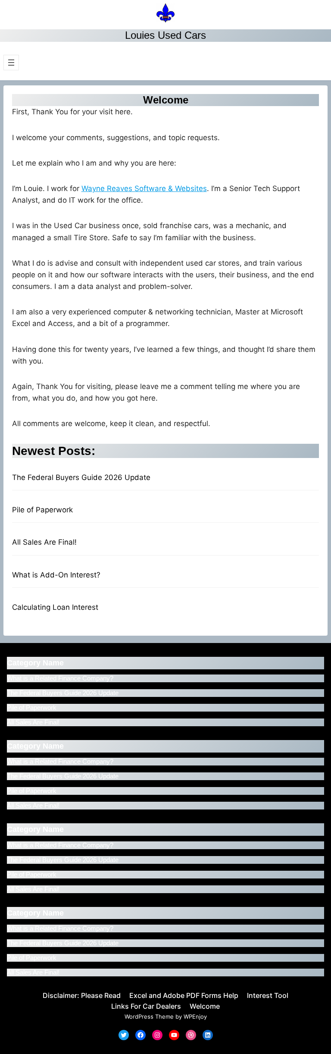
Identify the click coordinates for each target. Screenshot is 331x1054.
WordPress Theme (149, 1016)
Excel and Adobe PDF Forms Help (183, 995)
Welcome (205, 1006)
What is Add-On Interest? (56, 575)
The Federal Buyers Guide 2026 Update (81, 477)
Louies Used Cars (165, 35)
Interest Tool (267, 995)
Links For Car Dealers (146, 1006)
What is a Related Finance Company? (60, 678)
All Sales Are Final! (44, 542)
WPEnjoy (195, 1016)
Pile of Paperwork (42, 509)
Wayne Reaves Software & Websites (144, 188)
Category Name (35, 663)
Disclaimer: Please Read (82, 995)
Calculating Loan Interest (55, 607)
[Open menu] (11, 62)
